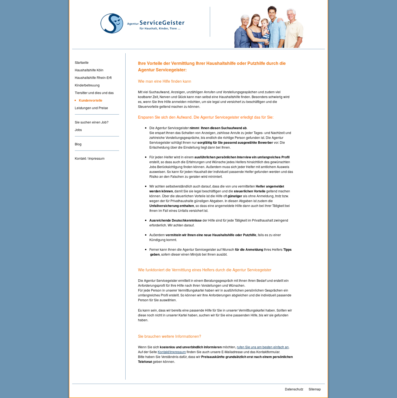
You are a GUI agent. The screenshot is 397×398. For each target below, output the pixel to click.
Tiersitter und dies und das (94, 92)
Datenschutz (294, 389)
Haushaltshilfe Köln (89, 70)
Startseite (82, 62)
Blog (78, 144)
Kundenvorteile (90, 100)
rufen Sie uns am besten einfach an (263, 347)
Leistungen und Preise (91, 107)
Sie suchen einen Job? (92, 122)
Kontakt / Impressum (90, 158)
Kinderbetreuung (87, 85)
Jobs (78, 129)
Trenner (97, 116)
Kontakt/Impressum (172, 351)
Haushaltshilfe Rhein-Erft (93, 77)
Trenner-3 (97, 152)
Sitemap (315, 389)
